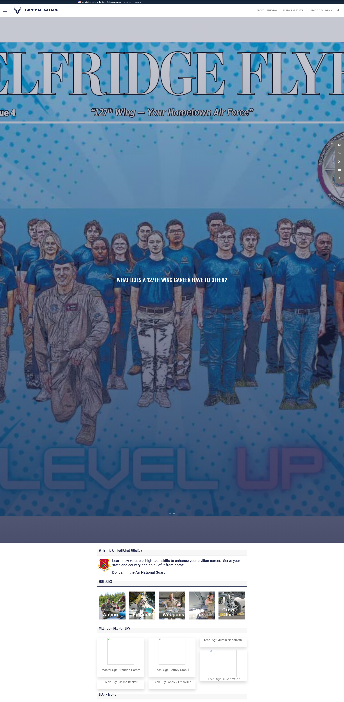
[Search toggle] (338, 10)
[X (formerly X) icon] (339, 161)
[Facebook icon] (339, 145)
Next (309, 280)
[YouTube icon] (339, 169)
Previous (34, 280)
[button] (132, 2)
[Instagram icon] (339, 153)
